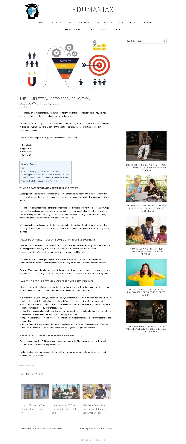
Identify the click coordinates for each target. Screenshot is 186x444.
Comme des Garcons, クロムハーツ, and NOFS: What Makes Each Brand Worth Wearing (146, 167)
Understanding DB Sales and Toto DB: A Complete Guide (64, 409)
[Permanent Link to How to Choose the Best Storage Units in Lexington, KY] (35, 385)
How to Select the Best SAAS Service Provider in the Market (45, 178)
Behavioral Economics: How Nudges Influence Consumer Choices (94, 409)
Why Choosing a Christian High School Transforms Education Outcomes (146, 251)
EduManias (93, 9)
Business (31, 365)
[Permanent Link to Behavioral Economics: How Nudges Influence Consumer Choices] (97, 385)
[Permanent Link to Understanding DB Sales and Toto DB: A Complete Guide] (66, 385)
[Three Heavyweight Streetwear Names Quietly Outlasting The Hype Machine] (146, 285)
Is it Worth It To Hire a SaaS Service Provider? (40, 181)
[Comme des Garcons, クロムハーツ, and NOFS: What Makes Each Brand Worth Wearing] (146, 160)
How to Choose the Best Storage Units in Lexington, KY (34, 409)
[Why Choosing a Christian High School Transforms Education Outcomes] (146, 244)
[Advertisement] (146, 87)
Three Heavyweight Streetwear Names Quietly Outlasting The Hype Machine (146, 292)
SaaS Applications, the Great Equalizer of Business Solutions (46, 174)
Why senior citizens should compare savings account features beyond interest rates (146, 208)
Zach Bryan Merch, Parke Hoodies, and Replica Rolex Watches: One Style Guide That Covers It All (146, 329)
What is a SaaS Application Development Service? (42, 171)
